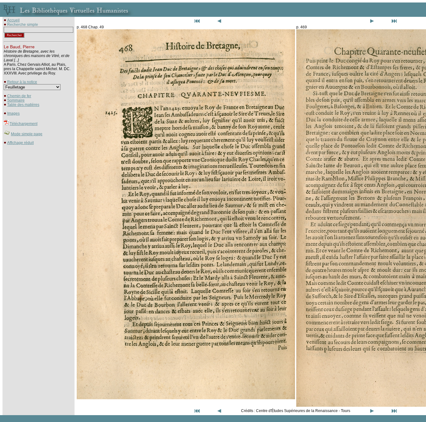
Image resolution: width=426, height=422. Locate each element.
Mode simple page (26, 134)
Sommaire (16, 100)
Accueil (13, 20)
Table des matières (23, 105)
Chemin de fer (19, 96)
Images (13, 113)
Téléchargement (23, 124)
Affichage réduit (20, 143)
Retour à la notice (22, 82)
